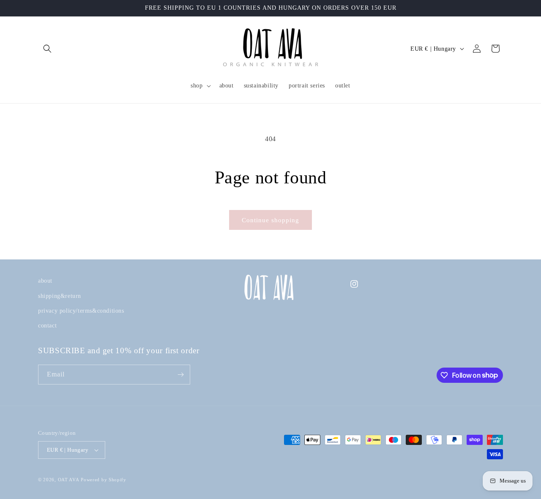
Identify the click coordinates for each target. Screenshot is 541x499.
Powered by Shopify (103, 479)
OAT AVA (68, 479)
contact (47, 325)
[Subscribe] (180, 374)
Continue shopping (270, 220)
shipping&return (59, 296)
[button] (47, 48)
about (45, 281)
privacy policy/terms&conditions (81, 311)
